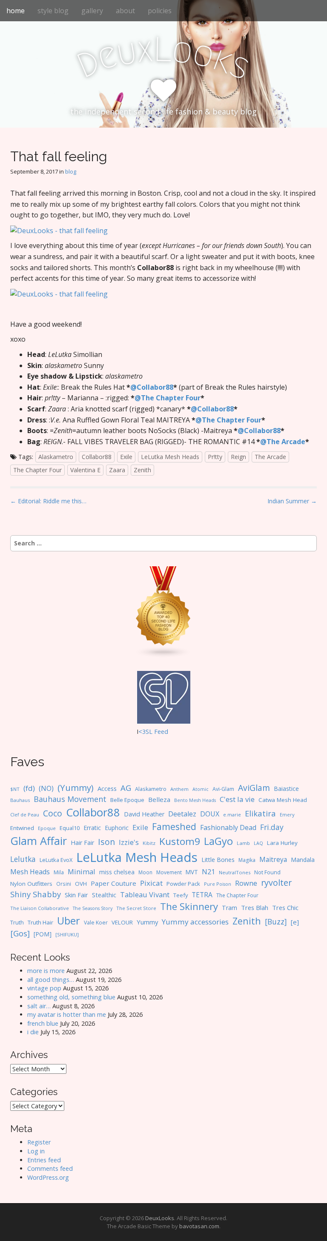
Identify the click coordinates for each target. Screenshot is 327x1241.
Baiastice (286, 789)
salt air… (39, 1006)
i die (33, 1032)
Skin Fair (76, 894)
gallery (92, 10)
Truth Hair (40, 922)
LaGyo (218, 841)
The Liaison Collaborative (39, 908)
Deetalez (182, 814)
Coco (52, 813)
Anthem (179, 789)
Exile (126, 457)
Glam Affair (38, 840)
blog (70, 171)
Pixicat (151, 883)
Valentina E (85, 470)
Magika (246, 860)
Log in (36, 1151)
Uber (68, 920)
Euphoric (117, 828)
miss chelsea (117, 872)
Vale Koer (96, 922)
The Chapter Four (37, 470)
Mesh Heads (30, 871)
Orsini (63, 883)
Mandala (303, 860)
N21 (208, 871)
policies (160, 10)
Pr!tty (215, 457)
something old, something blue (71, 997)
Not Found (267, 872)
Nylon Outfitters (31, 883)
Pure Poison (217, 884)
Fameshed (174, 826)
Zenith (142, 470)
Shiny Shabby (35, 894)
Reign (238, 457)
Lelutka (23, 859)
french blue (42, 1023)
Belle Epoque (127, 800)
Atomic (200, 789)
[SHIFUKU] (67, 934)
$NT (15, 789)
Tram (229, 908)
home (15, 10)
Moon (145, 872)
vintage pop (44, 988)
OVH (81, 883)
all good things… (50, 980)
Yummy (147, 922)
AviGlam (254, 787)
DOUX (209, 814)
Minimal (81, 871)
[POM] (43, 934)
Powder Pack (183, 883)
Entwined (22, 828)
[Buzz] (276, 921)
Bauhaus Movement (70, 799)
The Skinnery (189, 906)
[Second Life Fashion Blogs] (163, 612)
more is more (46, 971)
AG (125, 787)
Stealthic (104, 894)
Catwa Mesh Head (282, 800)
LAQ (258, 843)
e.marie (232, 814)
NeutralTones (234, 872)
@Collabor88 (151, 387)
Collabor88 (97, 457)
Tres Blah (254, 907)
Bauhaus (20, 800)
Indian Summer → (292, 501)
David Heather (144, 814)
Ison (106, 841)
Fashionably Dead (228, 827)
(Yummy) (75, 787)
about (125, 10)
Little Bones (218, 860)
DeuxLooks (159, 1218)
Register (39, 1142)
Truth (17, 922)
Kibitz (149, 843)
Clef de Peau (24, 814)
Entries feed (44, 1160)
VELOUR (122, 922)
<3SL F (148, 731)
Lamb (243, 843)
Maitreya (273, 859)
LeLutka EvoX (56, 860)
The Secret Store (136, 908)
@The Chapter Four (168, 397)
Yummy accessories (195, 922)
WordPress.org (48, 1177)
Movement (169, 872)
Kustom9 (179, 841)
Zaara (117, 470)
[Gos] (20, 933)
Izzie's (129, 842)
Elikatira (260, 813)
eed (163, 731)
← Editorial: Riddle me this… (48, 501)
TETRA (202, 894)
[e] (295, 922)
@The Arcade (282, 441)
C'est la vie (237, 799)
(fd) (29, 788)
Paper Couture (113, 883)
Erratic (92, 828)
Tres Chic (285, 907)
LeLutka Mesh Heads (170, 457)
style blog (53, 10)
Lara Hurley (282, 843)
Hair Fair (82, 843)
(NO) (46, 788)
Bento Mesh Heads (195, 800)
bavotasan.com (199, 1226)
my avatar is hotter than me (66, 1014)
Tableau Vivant (144, 894)
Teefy (180, 895)
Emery (287, 814)
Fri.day (272, 827)
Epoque (47, 828)
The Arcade (270, 457)
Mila (59, 872)
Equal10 (70, 828)
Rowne (246, 883)
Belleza (159, 799)
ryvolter (276, 882)
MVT (192, 872)
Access (107, 788)
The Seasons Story (92, 908)
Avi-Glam (223, 789)
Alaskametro (55, 457)
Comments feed (50, 1168)
